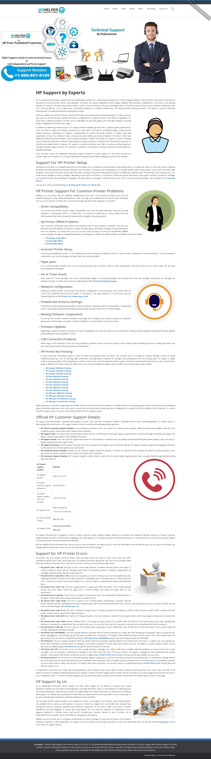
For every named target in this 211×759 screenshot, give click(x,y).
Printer (115, 9)
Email (123, 9)
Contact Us (163, 9)
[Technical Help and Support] (52, 10)
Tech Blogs (151, 9)
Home (106, 9)
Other (140, 9)
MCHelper (85, 744)
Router (132, 9)
